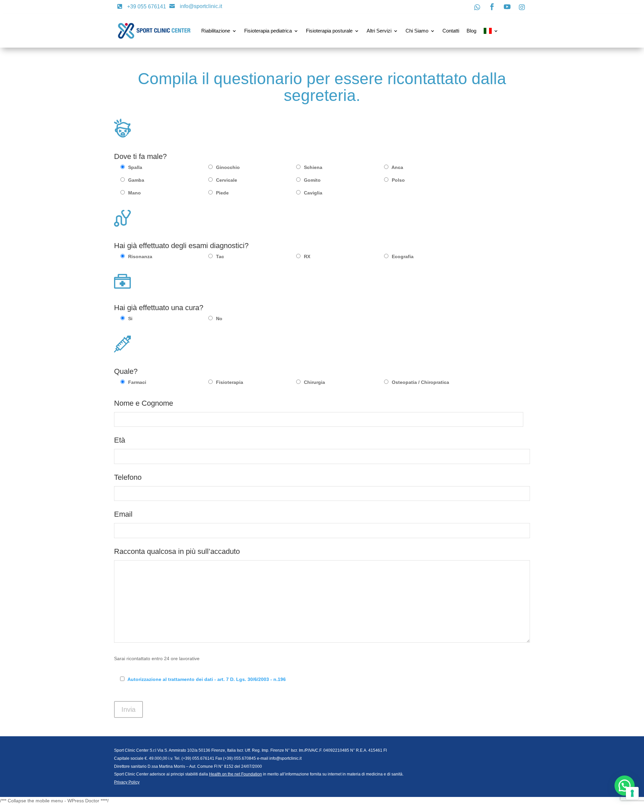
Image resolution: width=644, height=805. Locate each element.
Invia (128, 709)
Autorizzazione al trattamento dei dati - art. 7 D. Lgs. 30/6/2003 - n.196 (206, 679)
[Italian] (491, 30)
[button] (624, 785)
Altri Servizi (379, 31)
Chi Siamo (417, 31)
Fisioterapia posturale (329, 31)
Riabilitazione (215, 31)
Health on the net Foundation (235, 774)
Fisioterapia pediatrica (268, 31)
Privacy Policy (127, 782)
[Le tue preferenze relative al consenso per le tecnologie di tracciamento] (632, 793)
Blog (471, 31)
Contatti (450, 31)
